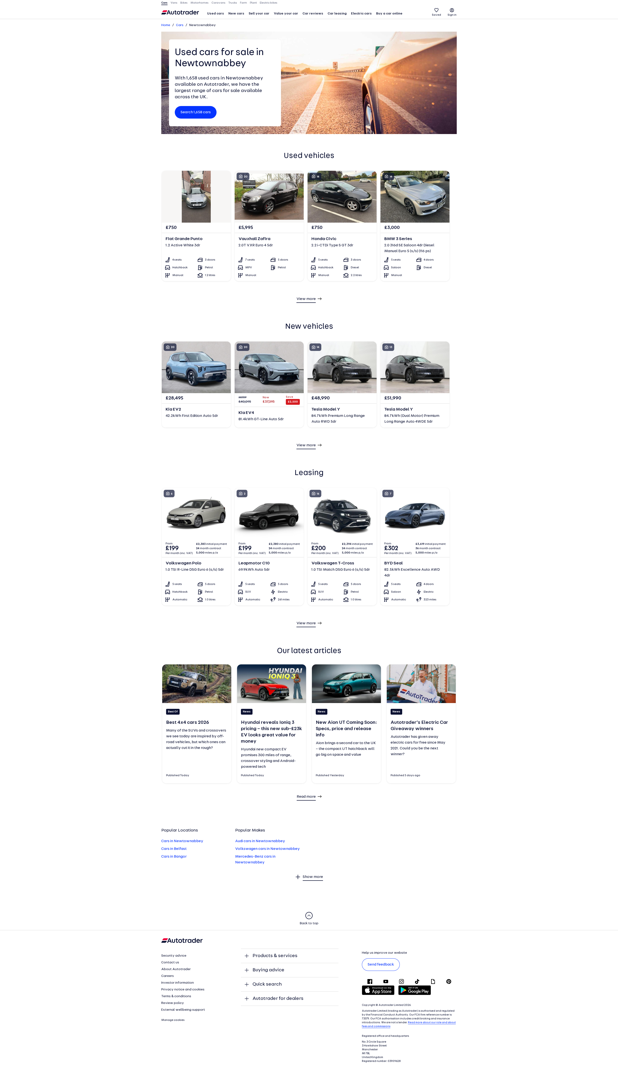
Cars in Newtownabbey (182, 841)
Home (165, 25)
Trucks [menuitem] (232, 2)
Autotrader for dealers (278, 998)
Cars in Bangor (174, 857)
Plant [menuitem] (253, 2)
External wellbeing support (183, 1010)
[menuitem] (215, 14)
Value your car (286, 13)
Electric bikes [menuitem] (268, 2)
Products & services (275, 955)
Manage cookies (173, 1020)
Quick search (267, 984)
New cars (236, 13)
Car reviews (312, 13)
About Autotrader (176, 969)
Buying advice (268, 970)
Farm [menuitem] (243, 2)
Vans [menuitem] (173, 2)
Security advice (173, 956)
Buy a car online (389, 13)
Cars (179, 25)
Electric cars (361, 13)
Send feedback (381, 965)
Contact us (170, 962)
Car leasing (337, 13)
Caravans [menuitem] (218, 2)
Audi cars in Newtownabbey (260, 841)
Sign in (452, 15)
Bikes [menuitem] (184, 2)
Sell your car (259, 13)
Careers (167, 976)
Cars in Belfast (174, 849)
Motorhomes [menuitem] (199, 2)
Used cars (215, 13)
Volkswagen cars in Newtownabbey (267, 849)
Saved (436, 15)
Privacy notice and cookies (182, 989)
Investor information (177, 983)
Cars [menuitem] (164, 2)
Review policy (172, 1003)
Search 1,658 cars (196, 112)
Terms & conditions (176, 996)
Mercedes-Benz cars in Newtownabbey (255, 859)
